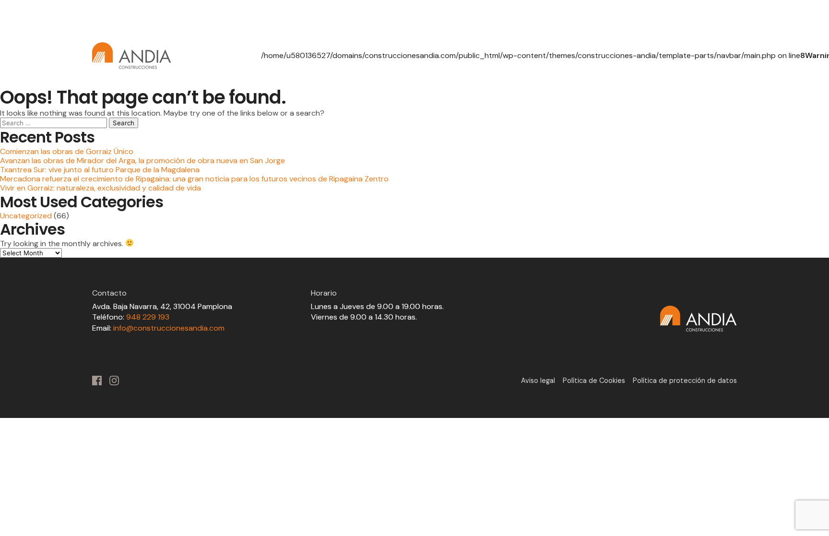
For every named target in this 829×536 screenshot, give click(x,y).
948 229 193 (147, 317)
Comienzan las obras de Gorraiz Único (66, 151)
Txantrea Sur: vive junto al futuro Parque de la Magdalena (100, 170)
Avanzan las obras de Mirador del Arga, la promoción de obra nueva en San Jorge (142, 160)
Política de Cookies (594, 380)
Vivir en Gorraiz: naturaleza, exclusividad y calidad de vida (100, 188)
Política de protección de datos (685, 380)
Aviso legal (538, 380)
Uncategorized (26, 216)
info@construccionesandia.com (169, 328)
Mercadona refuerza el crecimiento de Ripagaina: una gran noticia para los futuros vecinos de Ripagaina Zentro (194, 179)
